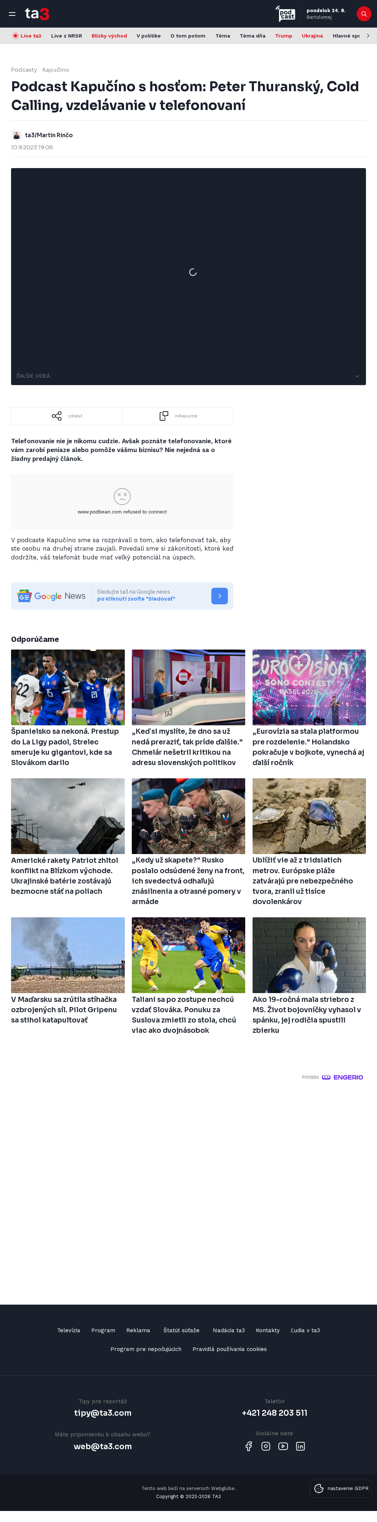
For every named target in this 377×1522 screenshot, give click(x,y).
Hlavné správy (351, 36)
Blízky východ (109, 36)
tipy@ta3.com (102, 1413)
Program (103, 1330)
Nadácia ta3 (229, 1330)
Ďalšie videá (33, 376)
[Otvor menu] (12, 14)
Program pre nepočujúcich (146, 1349)
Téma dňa (252, 36)
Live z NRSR (66, 36)
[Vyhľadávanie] (364, 14)
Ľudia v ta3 (305, 1330)
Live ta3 (31, 36)
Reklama (138, 1330)
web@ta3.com (103, 1446)
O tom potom (187, 36)
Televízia (68, 1330)
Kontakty (268, 1330)
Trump (283, 36)
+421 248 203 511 (274, 1413)
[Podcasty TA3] (285, 14)
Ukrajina (312, 36)
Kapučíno (55, 69)
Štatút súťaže (181, 1330)
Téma (222, 36)
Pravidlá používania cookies (230, 1349)
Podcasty (24, 69)
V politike (149, 36)
